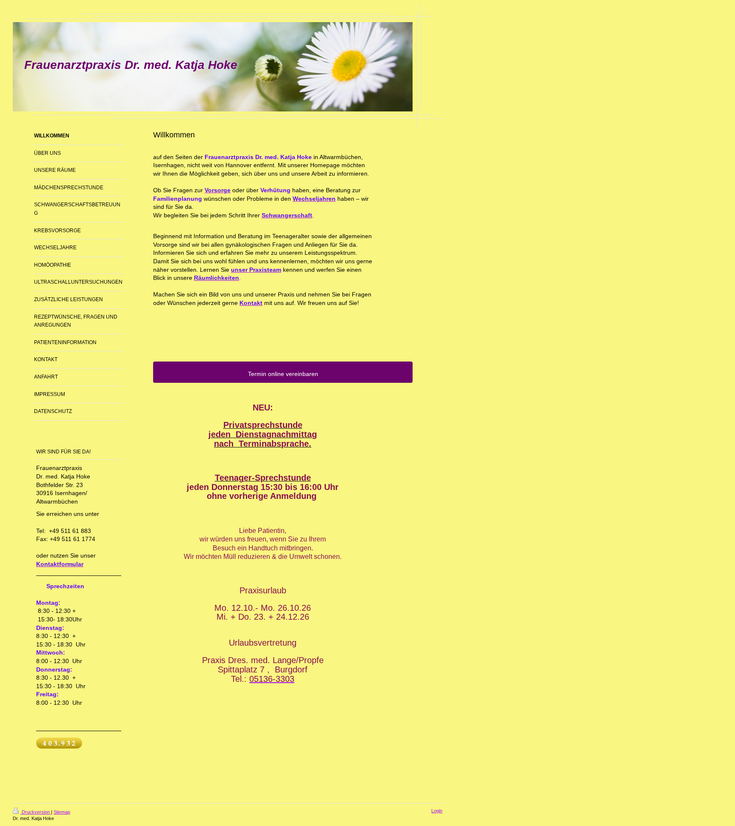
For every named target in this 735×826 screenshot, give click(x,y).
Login (436, 810)
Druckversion (35, 812)
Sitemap (62, 812)
